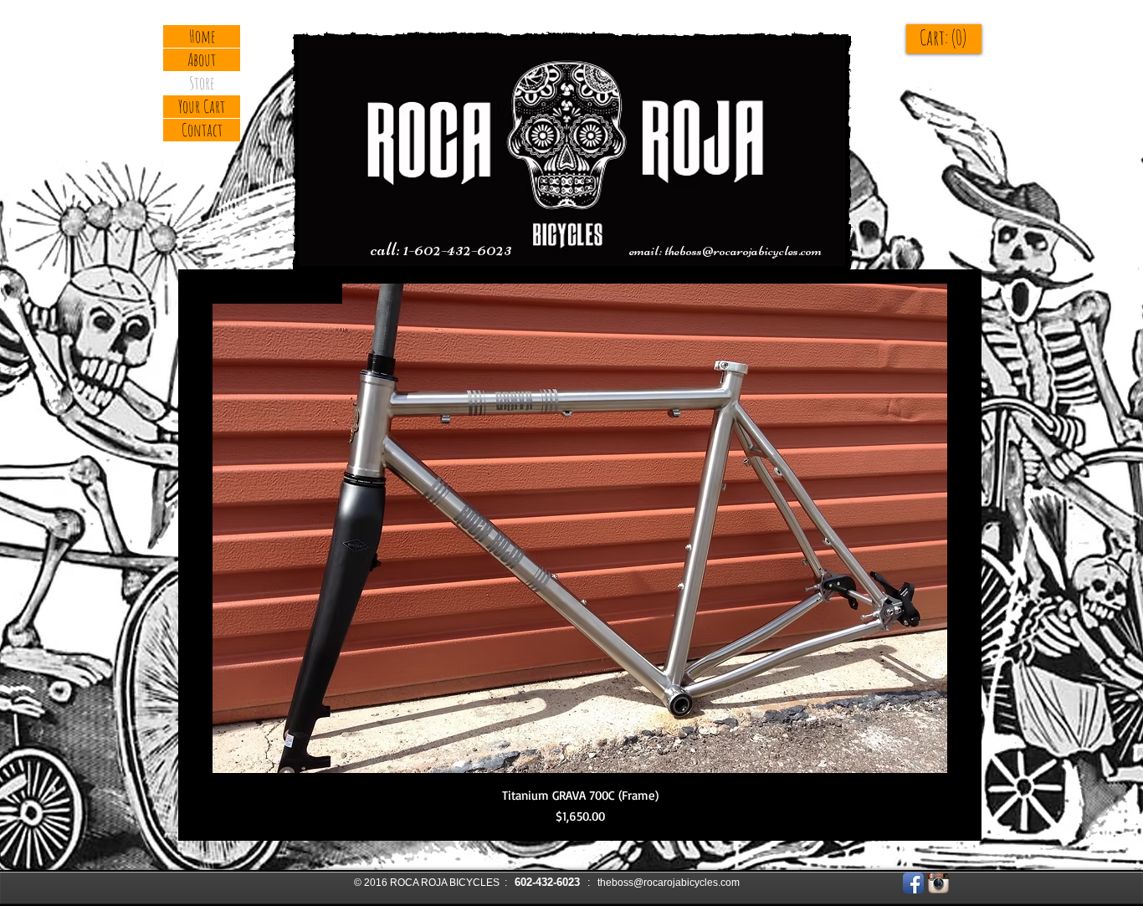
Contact (202, 130)
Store (201, 83)
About (201, 59)
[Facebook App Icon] (913, 883)
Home (202, 36)
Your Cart (201, 106)
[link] (958, 38)
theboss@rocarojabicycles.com (743, 250)
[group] (580, 555)
